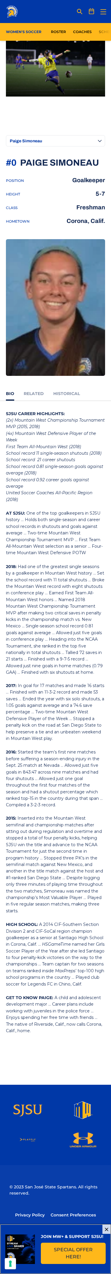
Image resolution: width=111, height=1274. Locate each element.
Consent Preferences (73, 1215)
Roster (58, 32)
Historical (66, 393)
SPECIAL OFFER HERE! (80, 1253)
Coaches (82, 32)
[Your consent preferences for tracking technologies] (10, 1263)
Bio (10, 393)
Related (34, 393)
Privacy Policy (30, 1215)
